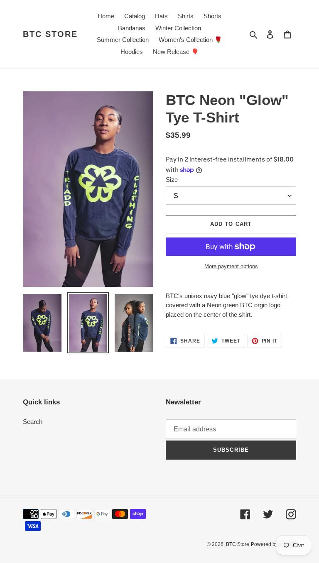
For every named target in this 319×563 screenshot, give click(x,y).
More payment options (231, 266)
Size (172, 179)
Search (32, 421)
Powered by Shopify (273, 544)
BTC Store (50, 34)
